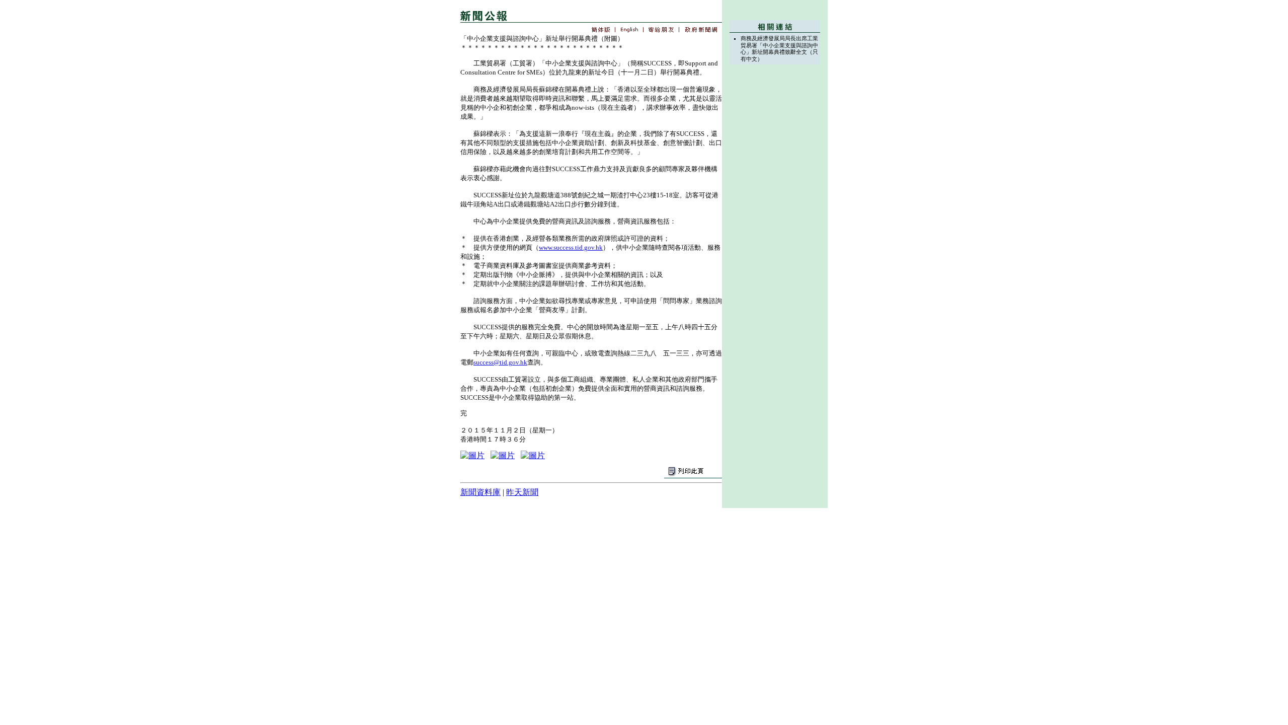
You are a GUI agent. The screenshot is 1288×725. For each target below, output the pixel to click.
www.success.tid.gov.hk (571, 247)
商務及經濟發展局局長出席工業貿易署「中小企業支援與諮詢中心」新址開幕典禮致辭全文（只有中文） (779, 48)
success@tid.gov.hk (500, 362)
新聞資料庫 (480, 492)
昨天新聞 (522, 492)
